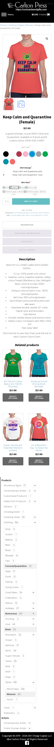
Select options (12, 397)
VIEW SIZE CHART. (35, 140)
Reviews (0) (27, 242)
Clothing (12, 25)
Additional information (27, 233)
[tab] (27, 224)
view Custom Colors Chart (26, 336)
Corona (13, 215)
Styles (21, 25)
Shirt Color (25, 147)
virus (32, 215)
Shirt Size (25, 182)
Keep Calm (21, 215)
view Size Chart (27, 333)
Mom (40, 213)
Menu (11, 14)
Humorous (33, 213)
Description (27, 225)
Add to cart (31, 201)
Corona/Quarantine (21, 213)
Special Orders (27, 250)
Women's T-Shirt (41, 215)
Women (30, 25)
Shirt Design (25, 168)
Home (3, 25)
